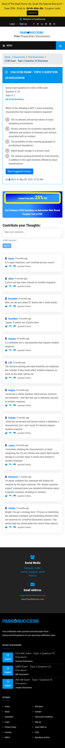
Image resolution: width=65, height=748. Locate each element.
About (7, 711)
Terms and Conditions (44, 717)
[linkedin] (42, 24)
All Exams (39, 706)
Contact (38, 711)
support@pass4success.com (33, 595)
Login (12, 23)
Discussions (19, 57)
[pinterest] (54, 24)
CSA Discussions (36, 57)
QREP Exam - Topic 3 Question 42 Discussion (33, 668)
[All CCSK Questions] (14, 99)
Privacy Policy (10, 727)
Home (8, 57)
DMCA (7, 737)
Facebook (28, 568)
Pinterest (32, 575)
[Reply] (10, 266)
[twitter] (38, 24)
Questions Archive (42, 737)
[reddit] (50, 24)
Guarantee (9, 717)
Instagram (33, 572)
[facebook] (33, 24)
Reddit (42, 572)
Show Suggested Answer (19, 171)
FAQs (37, 732)
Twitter (37, 568)
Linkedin (24, 572)
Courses (8, 732)
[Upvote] (6, 266)
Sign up (23, 23)
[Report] (14, 266)
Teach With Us (41, 727)
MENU (9, 45)
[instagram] (46, 24)
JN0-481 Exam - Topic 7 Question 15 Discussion (33, 681)
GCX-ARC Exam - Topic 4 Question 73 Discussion (34, 655)
